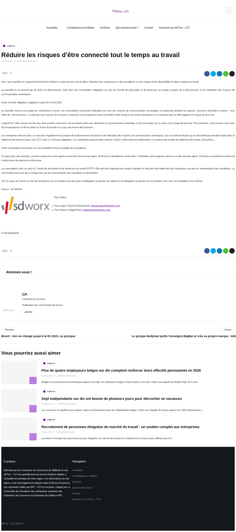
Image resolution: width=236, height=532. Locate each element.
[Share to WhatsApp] (225, 74)
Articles (28, 312)
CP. (25, 294)
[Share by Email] (232, 74)
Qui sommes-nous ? (127, 27)
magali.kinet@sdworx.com (96, 210)
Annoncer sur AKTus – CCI (174, 27)
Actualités (52, 27)
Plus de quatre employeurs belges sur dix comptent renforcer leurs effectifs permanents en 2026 (121, 370)
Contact (148, 27)
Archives (105, 27)
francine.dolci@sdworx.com (105, 205)
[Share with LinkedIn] (219, 74)
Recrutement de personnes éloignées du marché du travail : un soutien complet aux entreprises (120, 427)
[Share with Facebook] (207, 74)
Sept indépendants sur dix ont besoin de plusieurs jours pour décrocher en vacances (111, 399)
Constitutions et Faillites (80, 27)
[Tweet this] (213, 74)
